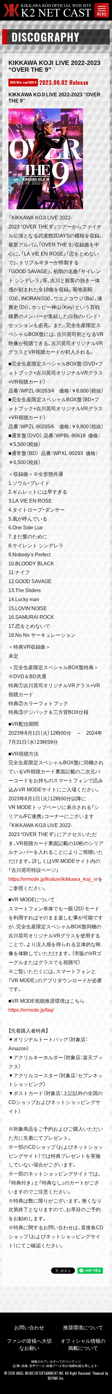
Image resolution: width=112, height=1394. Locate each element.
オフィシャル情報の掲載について (83, 1344)
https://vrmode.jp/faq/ (31, 1010)
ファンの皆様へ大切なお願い (29, 1344)
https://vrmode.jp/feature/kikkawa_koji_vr (53, 879)
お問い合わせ (29, 1327)
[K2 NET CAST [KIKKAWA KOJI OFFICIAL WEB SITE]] (52, 10)
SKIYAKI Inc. (56, 1378)
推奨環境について (83, 1327)
